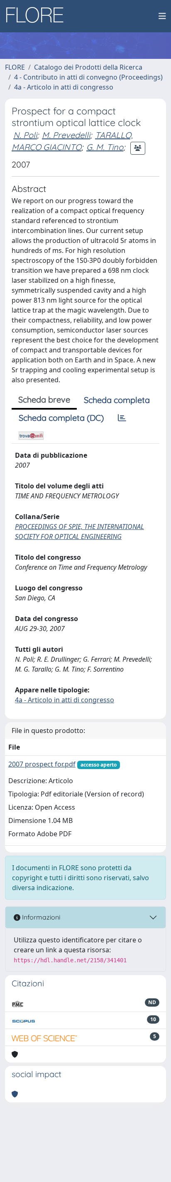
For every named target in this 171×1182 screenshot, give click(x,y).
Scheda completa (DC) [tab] (61, 418)
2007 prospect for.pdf (42, 764)
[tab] (122, 418)
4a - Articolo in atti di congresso (63, 87)
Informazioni (40, 917)
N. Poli (25, 135)
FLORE (15, 67)
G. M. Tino (104, 147)
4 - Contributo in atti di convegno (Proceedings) (88, 77)
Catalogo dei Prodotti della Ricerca (88, 67)
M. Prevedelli (66, 135)
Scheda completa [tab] (117, 400)
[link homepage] (38, 16)
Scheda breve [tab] (44, 399)
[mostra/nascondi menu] (162, 16)
